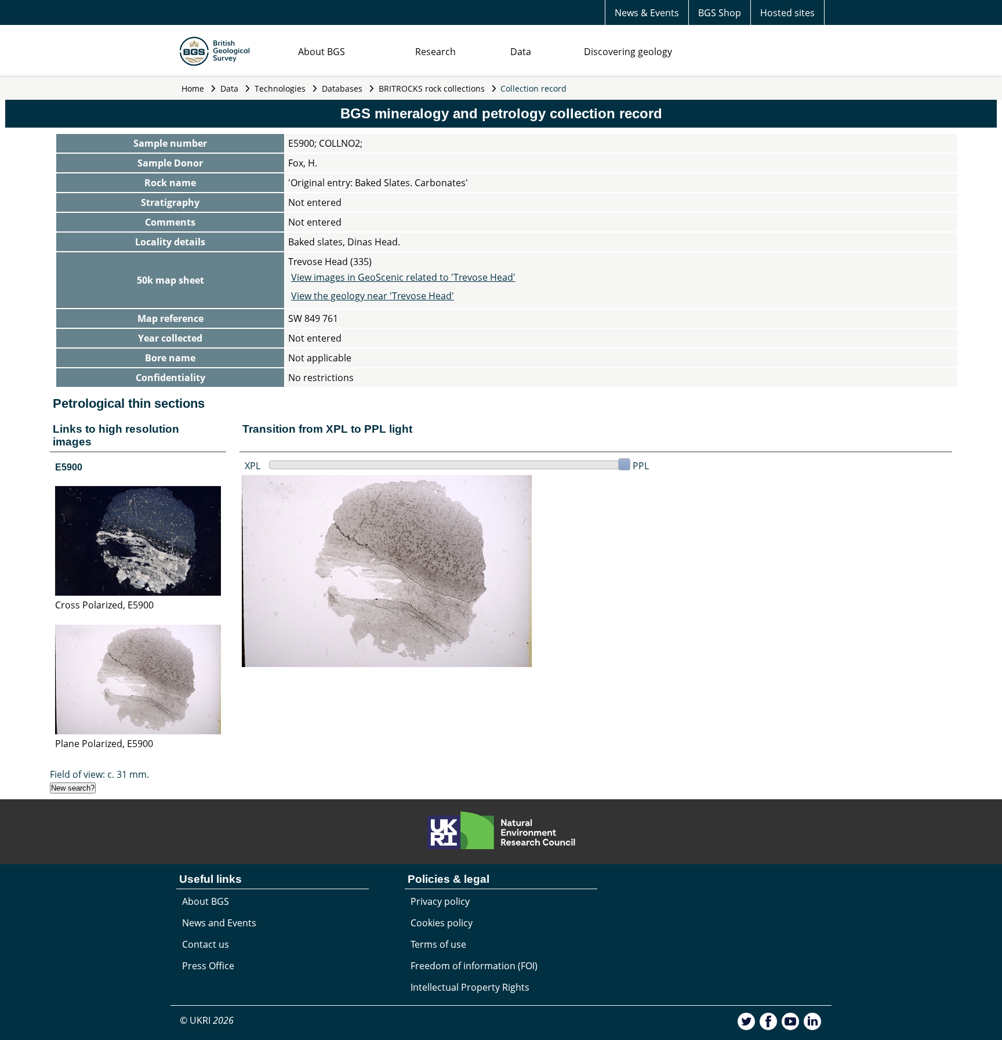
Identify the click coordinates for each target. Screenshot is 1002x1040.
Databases (342, 88)
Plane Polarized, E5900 (104, 743)
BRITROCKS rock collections (432, 88)
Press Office (208, 965)
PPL (641, 465)
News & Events (647, 12)
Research (435, 51)
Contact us (205, 944)
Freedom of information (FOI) (474, 965)
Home (192, 88)
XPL (252, 465)
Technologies (280, 88)
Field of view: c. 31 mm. (99, 774)
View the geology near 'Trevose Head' (372, 295)
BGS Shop (719, 12)
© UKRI (207, 1020)
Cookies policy (442, 922)
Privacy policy (440, 901)
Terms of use (438, 944)
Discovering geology (628, 51)
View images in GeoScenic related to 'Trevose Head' (403, 277)
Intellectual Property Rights (470, 987)
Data (520, 51)
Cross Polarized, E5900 (104, 605)
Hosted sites (787, 12)
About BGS (321, 51)
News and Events (219, 922)
